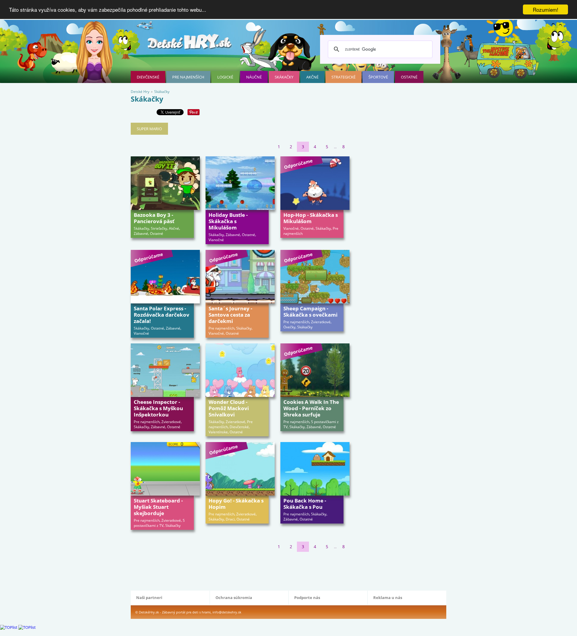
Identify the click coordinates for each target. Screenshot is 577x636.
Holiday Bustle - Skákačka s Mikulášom (228, 221)
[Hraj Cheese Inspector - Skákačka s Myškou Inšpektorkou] (165, 370)
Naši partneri (149, 597)
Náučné (254, 77)
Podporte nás (307, 597)
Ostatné (409, 77)
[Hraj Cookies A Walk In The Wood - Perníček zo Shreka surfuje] (315, 370)
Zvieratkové (321, 321)
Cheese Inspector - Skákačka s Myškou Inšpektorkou (158, 408)
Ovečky (289, 327)
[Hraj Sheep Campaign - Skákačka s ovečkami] (315, 276)
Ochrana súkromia (233, 597)
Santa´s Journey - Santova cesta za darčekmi (230, 314)
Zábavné (141, 233)
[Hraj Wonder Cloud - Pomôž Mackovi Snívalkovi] (240, 370)
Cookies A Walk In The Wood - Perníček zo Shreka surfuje (311, 408)
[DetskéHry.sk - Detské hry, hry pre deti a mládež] (190, 44)
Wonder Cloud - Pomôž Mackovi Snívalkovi (229, 408)
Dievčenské (148, 77)
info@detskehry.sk (226, 612)
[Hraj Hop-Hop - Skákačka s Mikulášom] (315, 183)
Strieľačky (159, 228)
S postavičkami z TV (159, 523)
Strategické (343, 77)
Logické (225, 77)
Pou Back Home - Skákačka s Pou (304, 503)
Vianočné (216, 239)
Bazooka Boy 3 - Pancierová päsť (154, 218)
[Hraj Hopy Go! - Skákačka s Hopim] (240, 469)
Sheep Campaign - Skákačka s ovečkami (310, 311)
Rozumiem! (545, 9)
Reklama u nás (387, 597)
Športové (378, 77)
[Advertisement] (240, 569)
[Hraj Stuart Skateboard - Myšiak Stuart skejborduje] (165, 469)
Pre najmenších (188, 77)
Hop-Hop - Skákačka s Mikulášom (310, 218)
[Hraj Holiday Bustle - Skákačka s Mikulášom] (240, 183)
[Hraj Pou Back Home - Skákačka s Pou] (315, 469)
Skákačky (284, 77)
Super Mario (149, 128)
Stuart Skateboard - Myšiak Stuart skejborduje (158, 506)
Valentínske (218, 432)
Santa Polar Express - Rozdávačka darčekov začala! (161, 314)
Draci (230, 519)
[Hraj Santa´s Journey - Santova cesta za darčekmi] (240, 276)
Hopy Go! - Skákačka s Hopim (236, 503)
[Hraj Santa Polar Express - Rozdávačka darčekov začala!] (165, 276)
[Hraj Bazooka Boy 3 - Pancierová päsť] (165, 183)
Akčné (312, 77)
